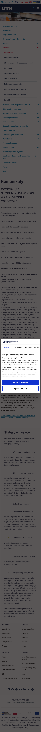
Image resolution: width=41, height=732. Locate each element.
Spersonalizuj (19, 388)
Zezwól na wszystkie (20, 382)
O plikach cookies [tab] (32, 347)
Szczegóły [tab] (18, 347)
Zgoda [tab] (6, 347)
